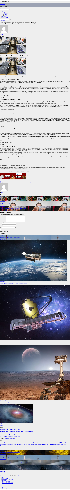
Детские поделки (40, 442)
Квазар (2, 4)
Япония (44, 445)
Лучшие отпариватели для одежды (6, 181)
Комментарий (2, 222)
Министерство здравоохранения (4, 444)
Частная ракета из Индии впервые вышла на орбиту (10, 237)
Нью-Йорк (34, 444)
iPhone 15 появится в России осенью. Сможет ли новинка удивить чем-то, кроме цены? (15, 182)
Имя (1, 223)
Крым (63, 442)
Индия (49, 442)
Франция (31, 445)
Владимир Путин (30, 442)
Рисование (65, 444)
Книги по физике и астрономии (7, 483)
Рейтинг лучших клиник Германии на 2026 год (8, 434)
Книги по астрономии (6, 481)
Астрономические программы (7, 479)
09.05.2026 (2, 464)
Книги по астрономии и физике (7, 482)
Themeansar (20, 475)
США (16, 446)
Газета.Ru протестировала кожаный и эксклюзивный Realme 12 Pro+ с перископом (15, 198)
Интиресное (2, 450)
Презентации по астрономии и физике (9, 486)
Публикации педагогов (56, 444)
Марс (67, 442)
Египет (44, 442)
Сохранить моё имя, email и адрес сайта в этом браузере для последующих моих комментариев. (18, 229)
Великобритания (16, 442)
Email (1, 225)
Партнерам (4, 16)
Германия (35, 442)
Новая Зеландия (31, 444)
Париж (36, 444)
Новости (3, 11)
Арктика (5, 442)
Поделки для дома (40, 444)
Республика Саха (61, 444)
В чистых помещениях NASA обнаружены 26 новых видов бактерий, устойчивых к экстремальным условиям (16, 402)
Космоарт (5, 14)
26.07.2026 (2, 239)
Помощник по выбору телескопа (7, 485)
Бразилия (8, 442)
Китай (60, 442)
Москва (23, 444)
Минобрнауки (19, 444)
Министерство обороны (12, 444)
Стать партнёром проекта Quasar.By (8, 488)
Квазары (5, 15)
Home (3, 477)
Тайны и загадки (8, 400)
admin (2, 34)
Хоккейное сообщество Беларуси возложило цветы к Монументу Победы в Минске (15, 462)
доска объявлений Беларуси (10, 438)
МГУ (65, 442)
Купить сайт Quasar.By (6, 484)
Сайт (1, 227)
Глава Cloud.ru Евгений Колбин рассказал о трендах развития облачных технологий (15, 203)
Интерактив (4, 480)
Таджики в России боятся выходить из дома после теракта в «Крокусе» (13, 208)
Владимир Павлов (24, 442)
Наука (4, 281)
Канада (54, 442)
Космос (5, 12)
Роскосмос (3, 445)
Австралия (2, 442)
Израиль (47, 442)
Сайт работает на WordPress (5, 475)
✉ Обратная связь (5, 17)
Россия (12, 446)
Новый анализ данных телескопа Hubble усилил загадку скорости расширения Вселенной (13, 283)
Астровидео (6, 13)
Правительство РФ (47, 444)
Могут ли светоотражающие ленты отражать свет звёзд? (10, 436)
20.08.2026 (2, 454)
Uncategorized (2, 20)
